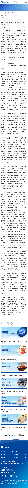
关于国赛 (3, 451)
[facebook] (5, 476)
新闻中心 (5, 12)
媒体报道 (3, 17)
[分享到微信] (11, 323)
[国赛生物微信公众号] (2, 476)
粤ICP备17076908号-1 (20, 481)
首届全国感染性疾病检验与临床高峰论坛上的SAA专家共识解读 (6, 435)
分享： (2, 323)
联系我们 (16, 457)
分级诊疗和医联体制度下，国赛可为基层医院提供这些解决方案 (22, 435)
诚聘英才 (3, 457)
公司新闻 (3, 15)
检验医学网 (14, 483)
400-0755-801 (21, 2)
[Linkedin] (8, 476)
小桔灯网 (19, 483)
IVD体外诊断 (8, 483)
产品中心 (3, 454)
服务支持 (16, 454)
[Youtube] (14, 476)
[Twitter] (11, 476)
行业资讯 (11, 12)
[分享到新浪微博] (8, 323)
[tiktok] (17, 476)
